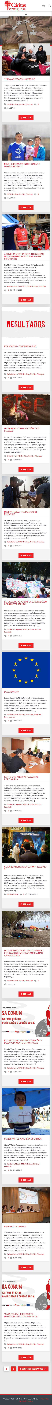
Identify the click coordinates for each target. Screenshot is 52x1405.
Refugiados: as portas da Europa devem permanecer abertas (25, 603)
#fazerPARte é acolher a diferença (22, 1139)
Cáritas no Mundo (14, 1164)
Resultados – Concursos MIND (20, 346)
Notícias (15, 104)
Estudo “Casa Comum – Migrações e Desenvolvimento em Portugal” (23, 1041)
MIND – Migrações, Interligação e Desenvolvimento (22, 165)
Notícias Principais (26, 104)
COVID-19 (22, 286)
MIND (9, 104)
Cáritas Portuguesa (14, 629)
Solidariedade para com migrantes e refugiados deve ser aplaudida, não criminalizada (24, 952)
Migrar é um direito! (15, 1226)
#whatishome (12, 286)
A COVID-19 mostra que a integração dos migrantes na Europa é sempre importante (24, 256)
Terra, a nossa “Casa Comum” (19, 79)
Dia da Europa (11, 692)
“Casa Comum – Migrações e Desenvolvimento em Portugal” (21, 1315)
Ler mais (27, 118)
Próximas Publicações (31, 1369)
